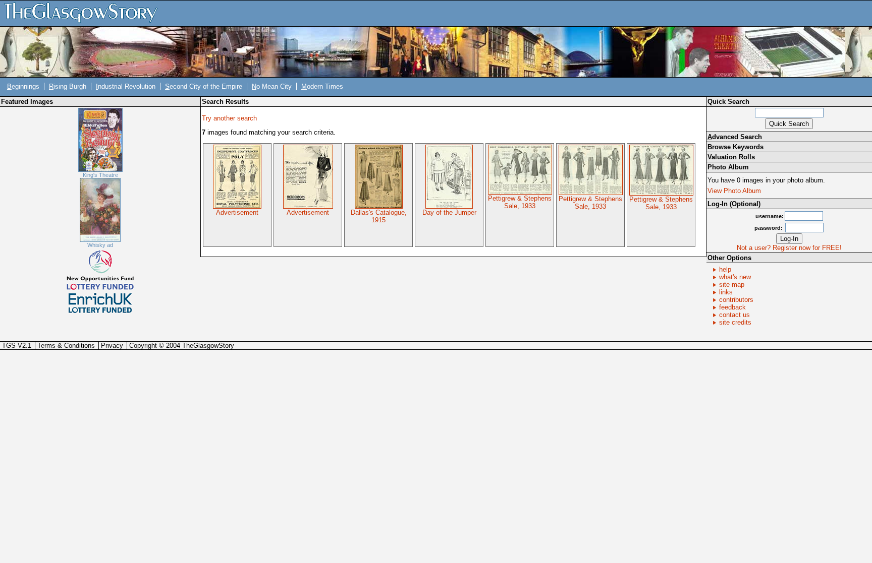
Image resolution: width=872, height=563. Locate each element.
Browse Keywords (735, 147)
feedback (732, 307)
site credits (735, 322)
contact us (734, 315)
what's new (735, 277)
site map (731, 284)
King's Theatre (100, 175)
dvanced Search (734, 137)
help (725, 269)
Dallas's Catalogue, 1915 (379, 216)
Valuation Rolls (731, 157)
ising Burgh (67, 86)
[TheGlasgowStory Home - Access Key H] (84, 13)
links (726, 292)
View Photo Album (734, 191)
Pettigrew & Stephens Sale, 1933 (520, 202)
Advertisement (237, 212)
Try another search (229, 118)
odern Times (322, 86)
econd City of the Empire (203, 86)
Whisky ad (100, 245)
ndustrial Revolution (125, 86)
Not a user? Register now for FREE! (789, 248)
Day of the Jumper (449, 212)
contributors (736, 299)
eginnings (23, 86)
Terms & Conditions (66, 345)
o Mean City (272, 86)
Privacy (112, 345)
